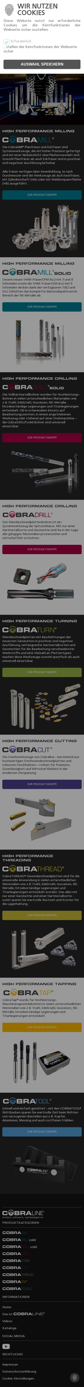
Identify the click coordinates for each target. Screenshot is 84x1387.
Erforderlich (20, 41)
